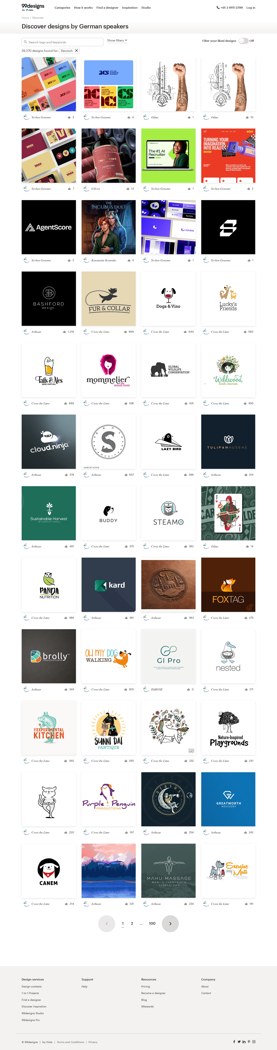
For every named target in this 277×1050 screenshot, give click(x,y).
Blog (144, 999)
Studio (146, 7)
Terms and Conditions (70, 1042)
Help (84, 986)
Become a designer (153, 993)
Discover (38, 17)
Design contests (32, 986)
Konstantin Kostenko (103, 260)
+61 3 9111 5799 (232, 7)
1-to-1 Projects (30, 993)
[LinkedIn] (244, 1042)
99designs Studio (33, 1013)
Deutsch (67, 50)
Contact (206, 993)
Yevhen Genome (41, 117)
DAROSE (157, 689)
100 (152, 923)
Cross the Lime (100, 332)
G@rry (95, 189)
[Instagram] (253, 1042)
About (205, 986)
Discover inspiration (34, 1006)
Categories (62, 7)
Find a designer (107, 7)
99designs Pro (31, 1020)
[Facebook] (234, 1042)
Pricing (145, 986)
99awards (147, 1006)
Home (25, 17)
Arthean (36, 332)
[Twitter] (239, 1042)
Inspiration (130, 7)
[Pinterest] (248, 1042)
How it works (83, 7)
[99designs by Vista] (33, 7)
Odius (154, 117)
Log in (250, 7)
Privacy (93, 1042)
